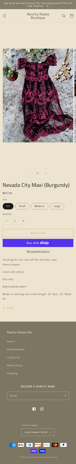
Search (11, 341)
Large (57, 206)
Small (22, 206)
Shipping (12, 373)
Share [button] (10, 307)
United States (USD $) (35, 432)
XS (8, 206)
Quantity (7, 214)
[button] (4, 16)
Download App (16, 349)
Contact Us (13, 357)
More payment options (38, 251)
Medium (40, 206)
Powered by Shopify (50, 457)
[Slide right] (46, 173)
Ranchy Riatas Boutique (33, 457)
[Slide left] (30, 173)
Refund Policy (15, 365)
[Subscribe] (65, 396)
